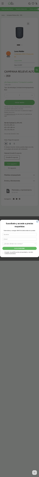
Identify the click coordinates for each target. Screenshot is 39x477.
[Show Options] (35, 243)
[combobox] (19, 243)
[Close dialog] (37, 221)
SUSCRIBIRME (19, 248)
